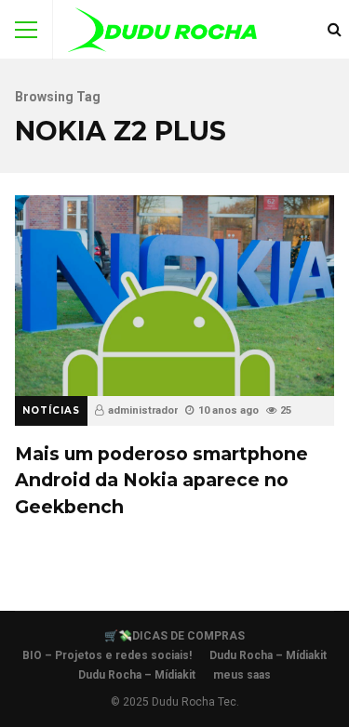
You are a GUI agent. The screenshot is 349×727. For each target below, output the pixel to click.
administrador (143, 410)
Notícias (51, 410)
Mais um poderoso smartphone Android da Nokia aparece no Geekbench (174, 295)
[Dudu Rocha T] (162, 34)
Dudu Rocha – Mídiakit (268, 655)
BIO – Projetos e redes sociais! (107, 655)
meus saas (242, 674)
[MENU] (26, 29)
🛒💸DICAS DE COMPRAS (174, 635)
